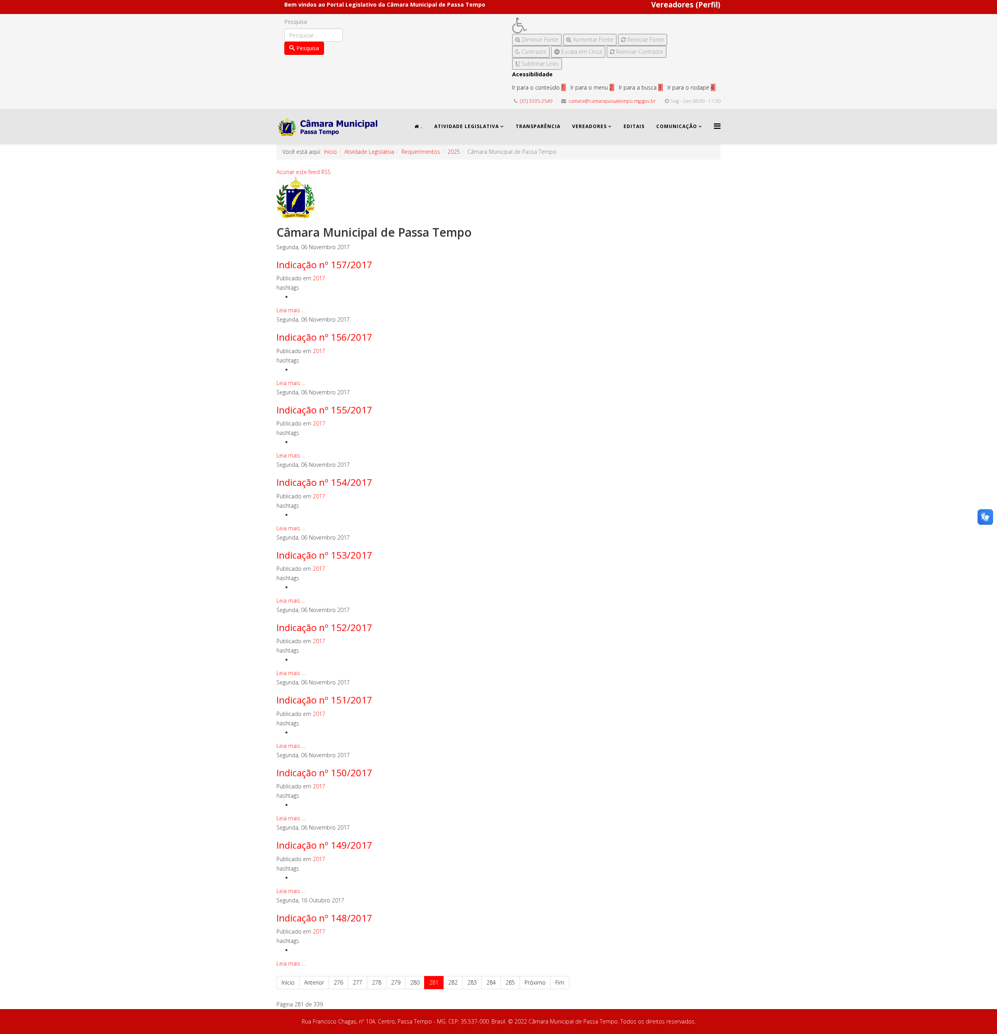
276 (338, 982)
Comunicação (676, 126)
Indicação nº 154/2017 (324, 482)
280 (414, 982)
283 (472, 982)
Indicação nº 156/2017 (324, 337)
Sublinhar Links (539, 63)
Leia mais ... (291, 310)
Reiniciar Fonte (645, 39)
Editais (634, 126)
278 (376, 982)
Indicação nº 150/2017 (324, 772)
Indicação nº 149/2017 (324, 845)
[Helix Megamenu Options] (717, 126)
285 (510, 982)
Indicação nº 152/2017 (324, 627)
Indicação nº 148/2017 (324, 917)
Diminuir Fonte (539, 39)
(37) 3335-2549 (536, 101)
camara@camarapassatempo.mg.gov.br (612, 101)
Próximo (535, 982)
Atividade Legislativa (466, 126)
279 (395, 982)
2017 (319, 278)
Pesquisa (295, 21)
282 (453, 982)
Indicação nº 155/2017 (324, 409)
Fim (559, 982)
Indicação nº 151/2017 (324, 699)
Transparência (538, 126)
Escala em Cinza (581, 51)
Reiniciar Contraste (639, 51)
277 (357, 982)
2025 (453, 151)
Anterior (314, 982)
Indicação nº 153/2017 (324, 555)
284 (491, 982)
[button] (589, 25)
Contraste (533, 51)
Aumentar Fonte (592, 39)
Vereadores (589, 126)
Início (330, 151)
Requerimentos (421, 151)
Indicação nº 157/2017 (324, 264)
